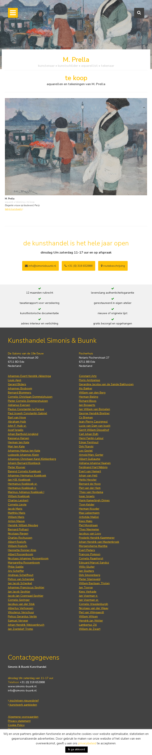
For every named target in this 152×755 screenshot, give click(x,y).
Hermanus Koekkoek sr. (22, 484)
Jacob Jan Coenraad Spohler (25, 596)
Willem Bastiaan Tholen (94, 583)
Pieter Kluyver (16, 467)
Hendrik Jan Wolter (91, 621)
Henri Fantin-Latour (91, 438)
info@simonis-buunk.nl (22, 690)
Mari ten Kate (16, 446)
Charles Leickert (18, 500)
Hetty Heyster (88, 480)
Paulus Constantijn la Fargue (26, 409)
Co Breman (86, 417)
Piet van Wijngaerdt (91, 612)
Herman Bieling (88, 397)
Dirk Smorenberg (89, 575)
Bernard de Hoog (90, 484)
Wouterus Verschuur (21, 612)
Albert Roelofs (17, 542)
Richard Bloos (87, 401)
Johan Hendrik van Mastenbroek (99, 542)
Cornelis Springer (19, 600)
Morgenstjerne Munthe (93, 546)
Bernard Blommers (19, 392)
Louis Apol (14, 380)
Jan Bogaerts (87, 405)
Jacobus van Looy (90, 533)
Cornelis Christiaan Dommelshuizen (30, 397)
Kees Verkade (87, 591)
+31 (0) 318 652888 (79, 266)
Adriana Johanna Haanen (95, 463)
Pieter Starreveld (89, 579)
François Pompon (89, 554)
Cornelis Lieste (17, 504)
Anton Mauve (16, 521)
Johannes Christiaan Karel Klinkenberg (32, 459)
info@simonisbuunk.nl (42, 266)
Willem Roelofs (17, 546)
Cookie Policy (16, 725)
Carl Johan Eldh (88, 434)
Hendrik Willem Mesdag (23, 525)
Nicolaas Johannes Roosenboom (28, 558)
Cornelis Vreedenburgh (93, 604)
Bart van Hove (17, 417)
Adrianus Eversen (19, 405)
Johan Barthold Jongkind (23, 434)
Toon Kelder (86, 504)
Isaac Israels (87, 496)
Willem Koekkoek (19, 496)
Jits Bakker (85, 388)
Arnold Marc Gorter (91, 455)
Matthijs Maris (16, 513)
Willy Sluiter (87, 567)
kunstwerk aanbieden (23, 705)
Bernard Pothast (18, 529)
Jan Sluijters (86, 571)
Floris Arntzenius (89, 380)
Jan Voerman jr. (88, 596)
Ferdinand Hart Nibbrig (93, 467)
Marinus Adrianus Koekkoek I (26, 492)
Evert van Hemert (90, 471)
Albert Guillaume (89, 459)
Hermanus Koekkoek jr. (22, 488)
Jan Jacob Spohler (19, 591)
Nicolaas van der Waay (93, 608)
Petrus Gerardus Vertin (22, 616)
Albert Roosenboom (20, 554)
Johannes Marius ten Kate (24, 451)
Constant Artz (88, 376)
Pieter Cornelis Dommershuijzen (28, 401)
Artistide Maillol (89, 517)
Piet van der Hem (90, 488)
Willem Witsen (88, 616)
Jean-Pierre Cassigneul (93, 422)
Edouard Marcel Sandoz (94, 562)
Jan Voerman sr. (89, 600)
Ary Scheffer (16, 571)
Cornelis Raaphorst (91, 558)
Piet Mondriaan (88, 525)
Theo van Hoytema (91, 492)
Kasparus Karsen (18, 438)
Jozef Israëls (15, 430)
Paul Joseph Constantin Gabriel (27, 413)
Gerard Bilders (17, 384)
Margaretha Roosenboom (24, 562)
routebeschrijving (114, 266)
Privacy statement (19, 721)
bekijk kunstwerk (13, 209)
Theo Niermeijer (89, 529)
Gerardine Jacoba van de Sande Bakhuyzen (106, 384)
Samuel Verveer (18, 621)
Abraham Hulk (17, 422)
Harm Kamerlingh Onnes (94, 500)
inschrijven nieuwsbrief (24, 700)
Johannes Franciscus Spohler (26, 587)
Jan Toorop (86, 587)
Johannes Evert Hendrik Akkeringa (29, 376)
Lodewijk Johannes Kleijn (23, 455)
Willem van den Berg (92, 392)
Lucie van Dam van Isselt (94, 426)
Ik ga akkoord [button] (76, 749)
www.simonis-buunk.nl (22, 686)
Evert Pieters (87, 550)
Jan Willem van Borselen (94, 409)
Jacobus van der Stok (21, 604)
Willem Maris (16, 517)
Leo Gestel (86, 451)
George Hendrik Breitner (94, 413)
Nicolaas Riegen (18, 533)
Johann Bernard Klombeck (24, 463)
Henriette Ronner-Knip (22, 550)
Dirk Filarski (86, 446)
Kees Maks (85, 521)
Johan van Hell (88, 475)
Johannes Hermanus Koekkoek (27, 475)
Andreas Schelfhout (20, 575)
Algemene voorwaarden (23, 717)
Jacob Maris (15, 509)
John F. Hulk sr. (17, 426)
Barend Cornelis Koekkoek (24, 471)
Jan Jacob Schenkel (20, 583)
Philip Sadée (16, 567)
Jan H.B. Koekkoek (19, 480)
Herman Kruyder (89, 509)
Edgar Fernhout (88, 442)
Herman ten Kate (18, 442)
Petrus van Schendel (21, 579)
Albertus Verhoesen (20, 608)
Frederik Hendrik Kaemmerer (97, 538)
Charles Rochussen (20, 538)
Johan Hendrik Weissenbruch (26, 625)
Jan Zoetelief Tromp (20, 629)
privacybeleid (87, 743)
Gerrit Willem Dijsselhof (94, 430)
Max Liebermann (89, 513)
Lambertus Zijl (88, 625)
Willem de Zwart (89, 629)
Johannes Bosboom (20, 388)
